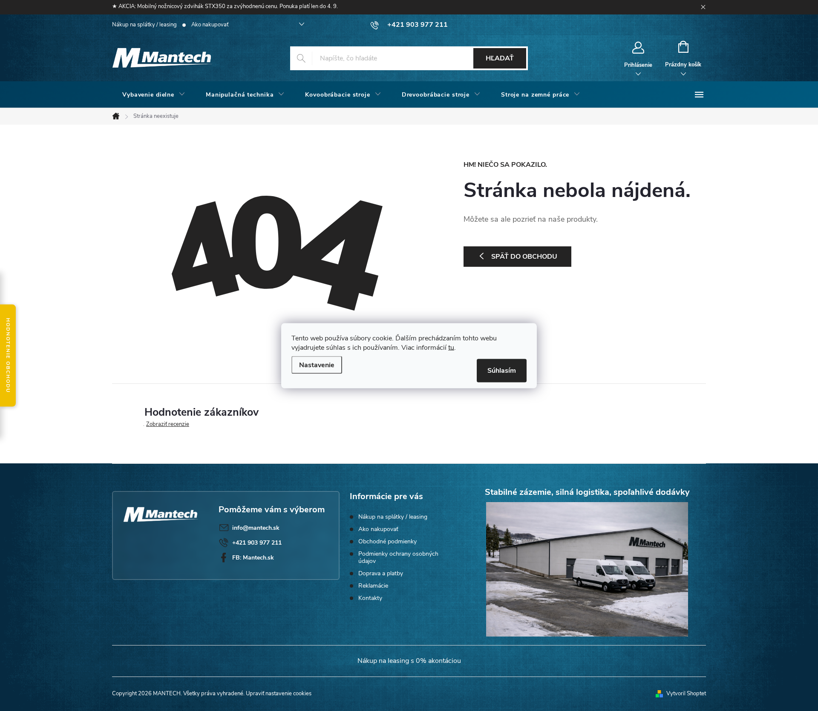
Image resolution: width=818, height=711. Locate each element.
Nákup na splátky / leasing (144, 25)
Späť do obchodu (524, 256)
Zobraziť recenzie (167, 424)
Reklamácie (373, 586)
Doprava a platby (380, 573)
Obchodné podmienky (387, 541)
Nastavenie (316, 364)
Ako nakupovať (209, 25)
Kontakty (370, 598)
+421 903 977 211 (257, 543)
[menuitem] (154, 95)
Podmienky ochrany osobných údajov (398, 557)
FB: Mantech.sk (253, 558)
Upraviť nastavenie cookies (278, 693)
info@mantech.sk (255, 528)
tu (451, 347)
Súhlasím (501, 370)
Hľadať (500, 58)
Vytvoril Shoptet (686, 693)
